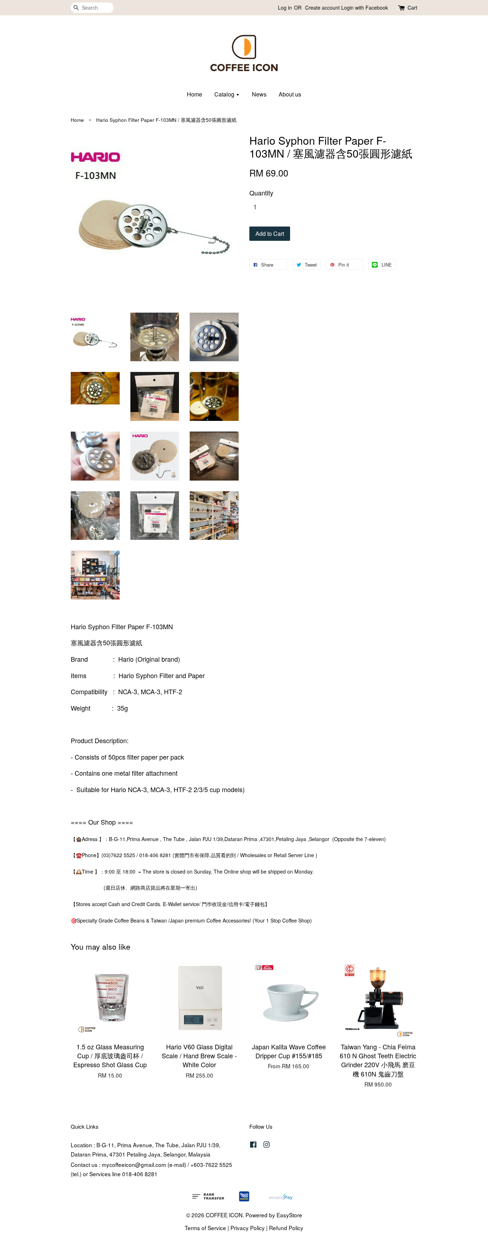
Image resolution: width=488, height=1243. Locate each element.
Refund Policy (286, 1228)
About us (290, 94)
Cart (412, 7)
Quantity (261, 192)
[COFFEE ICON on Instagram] (266, 1145)
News (259, 94)
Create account (322, 7)
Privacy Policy (247, 1228)
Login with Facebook (364, 7)
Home (194, 94)
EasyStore (289, 1215)
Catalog (225, 94)
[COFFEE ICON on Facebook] (253, 1145)
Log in (285, 7)
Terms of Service (205, 1228)
